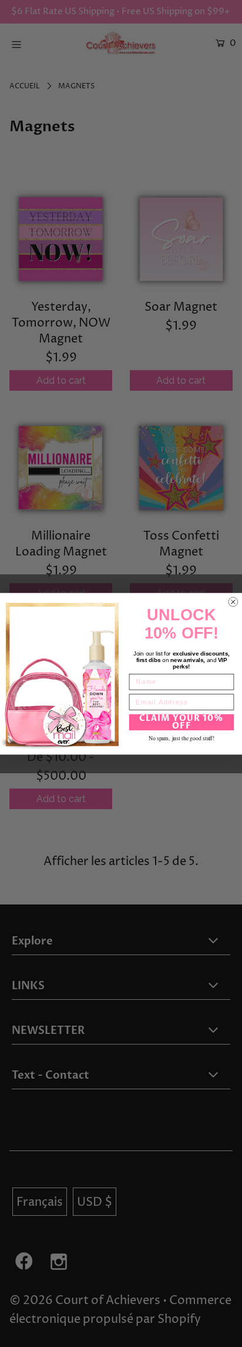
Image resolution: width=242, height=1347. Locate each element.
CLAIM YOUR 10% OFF (181, 722)
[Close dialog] (233, 601)
